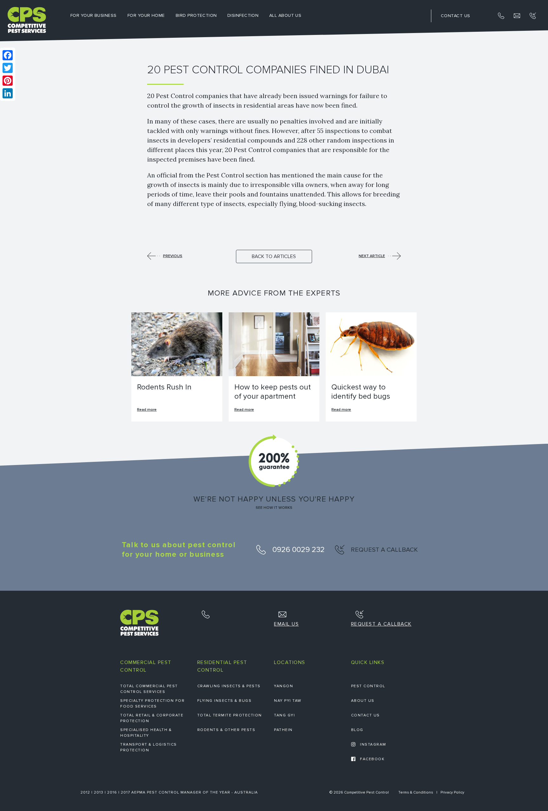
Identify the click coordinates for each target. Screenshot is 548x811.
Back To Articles (274, 256)
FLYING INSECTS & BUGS (224, 700)
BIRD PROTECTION (196, 15)
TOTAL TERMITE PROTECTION (229, 715)
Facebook (372, 759)
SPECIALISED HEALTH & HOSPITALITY (146, 733)
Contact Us (365, 715)
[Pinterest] (7, 80)
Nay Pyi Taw (288, 700)
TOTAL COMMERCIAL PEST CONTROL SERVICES (149, 689)
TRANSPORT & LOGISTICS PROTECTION (148, 747)
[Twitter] (7, 68)
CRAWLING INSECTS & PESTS (229, 686)
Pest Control (368, 686)
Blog (357, 730)
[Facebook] (7, 55)
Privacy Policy (452, 792)
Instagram (372, 744)
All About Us (285, 15)
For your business (93, 15)
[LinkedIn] (7, 93)
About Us (363, 700)
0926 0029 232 (298, 549)
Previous (172, 256)
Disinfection (242, 15)
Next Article (372, 256)
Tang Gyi (284, 715)
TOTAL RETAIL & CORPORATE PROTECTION (151, 718)
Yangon (283, 686)
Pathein (283, 730)
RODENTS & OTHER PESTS (226, 730)
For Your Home (146, 15)
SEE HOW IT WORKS (274, 508)
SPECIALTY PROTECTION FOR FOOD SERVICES (152, 703)
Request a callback (383, 550)
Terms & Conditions (415, 792)
